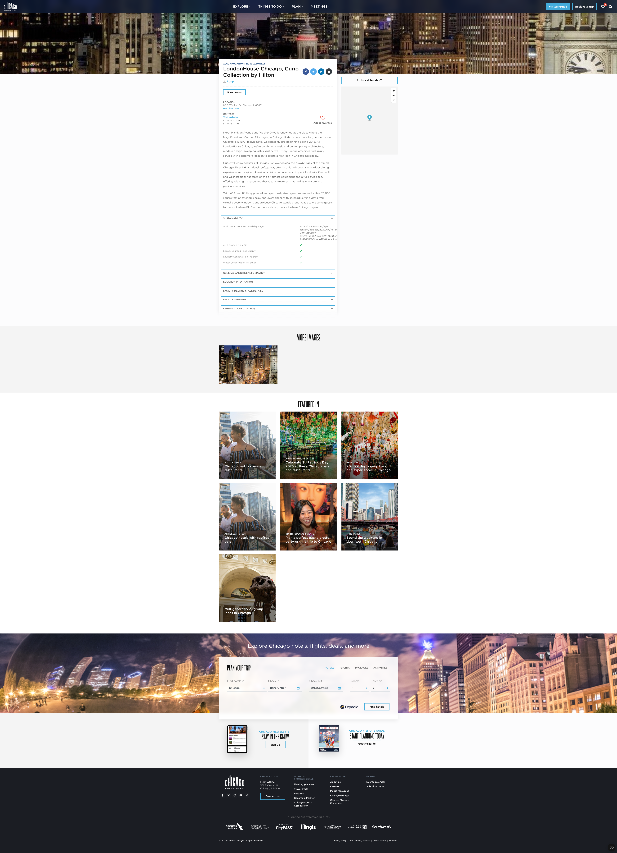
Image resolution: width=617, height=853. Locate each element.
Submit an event (375, 786)
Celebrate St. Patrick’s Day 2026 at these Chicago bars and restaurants (308, 466)
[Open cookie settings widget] (611, 847)
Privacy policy (339, 840)
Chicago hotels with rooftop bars (246, 539)
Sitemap (393, 840)
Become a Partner (304, 798)
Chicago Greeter (339, 795)
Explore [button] (240, 6)
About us (335, 781)
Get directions (231, 108)
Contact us (273, 796)
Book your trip (584, 6)
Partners (299, 793)
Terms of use (379, 840)
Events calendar (375, 781)
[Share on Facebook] (306, 71)
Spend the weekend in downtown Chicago (364, 539)
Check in (273, 681)
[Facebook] (222, 795)
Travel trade (301, 789)
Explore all (367, 80)
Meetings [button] (319, 6)
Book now (233, 92)
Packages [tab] (361, 667)
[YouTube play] (240, 795)
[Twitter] (228, 795)
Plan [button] (296, 6)
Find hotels (377, 707)
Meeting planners (304, 784)
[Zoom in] (393, 90)
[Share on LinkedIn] (321, 71)
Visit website (230, 117)
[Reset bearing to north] (393, 100)
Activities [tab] (380, 667)
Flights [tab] (345, 667)
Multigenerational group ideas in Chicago (243, 611)
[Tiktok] (247, 795)
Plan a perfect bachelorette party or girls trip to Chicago (308, 539)
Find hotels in (235, 681)
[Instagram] (234, 795)
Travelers (376, 681)
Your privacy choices (360, 840)
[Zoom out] (393, 95)
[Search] (610, 6)
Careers (334, 786)
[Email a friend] (329, 71)
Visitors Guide (558, 6)
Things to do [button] (270, 6)
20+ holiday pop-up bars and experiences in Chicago (369, 468)
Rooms (354, 681)
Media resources (339, 790)
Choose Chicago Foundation (339, 802)
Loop (230, 81)
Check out (315, 681)
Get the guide (367, 743)
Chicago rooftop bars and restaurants (245, 468)
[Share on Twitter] (313, 71)
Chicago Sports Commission (303, 804)
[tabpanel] (308, 695)
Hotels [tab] (329, 667)
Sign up (275, 744)
